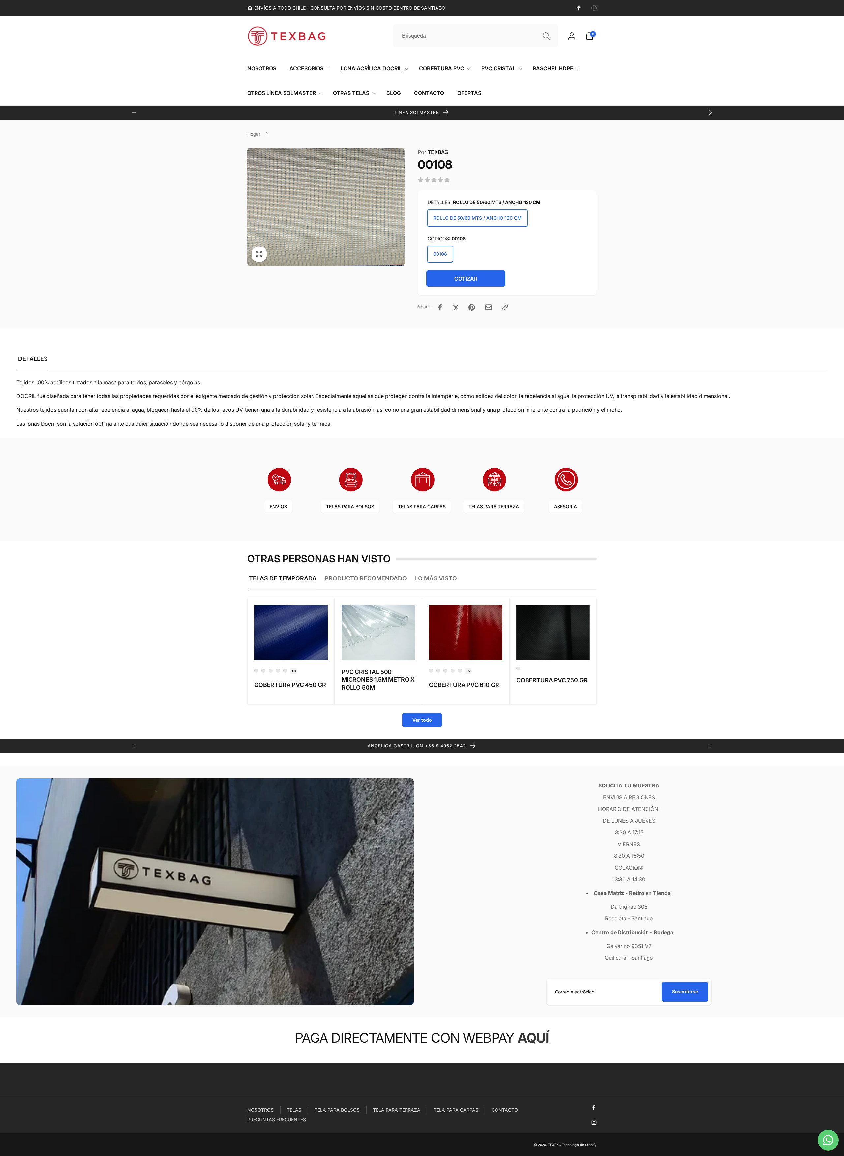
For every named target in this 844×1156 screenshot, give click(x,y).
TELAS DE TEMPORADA (282, 578)
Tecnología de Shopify (579, 1145)
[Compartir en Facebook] (440, 307)
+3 (293, 671)
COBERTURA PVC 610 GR (464, 684)
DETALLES (33, 358)
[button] (591, 36)
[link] (346, 8)
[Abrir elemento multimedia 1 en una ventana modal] (326, 207)
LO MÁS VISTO (436, 578)
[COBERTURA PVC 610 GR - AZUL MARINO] (431, 671)
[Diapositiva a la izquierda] (133, 112)
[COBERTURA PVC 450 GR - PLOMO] (285, 671)
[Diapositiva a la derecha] (710, 112)
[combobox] (475, 35)
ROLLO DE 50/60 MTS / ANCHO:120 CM (477, 218)
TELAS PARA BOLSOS (350, 506)
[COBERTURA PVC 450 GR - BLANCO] (263, 671)
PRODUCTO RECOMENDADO (366, 578)
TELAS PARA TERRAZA (493, 506)
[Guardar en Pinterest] (471, 307)
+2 (468, 671)
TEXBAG (433, 152)
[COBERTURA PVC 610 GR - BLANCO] (453, 671)
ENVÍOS (278, 506)
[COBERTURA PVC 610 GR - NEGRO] (460, 671)
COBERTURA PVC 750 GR (551, 680)
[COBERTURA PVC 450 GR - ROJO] (278, 671)
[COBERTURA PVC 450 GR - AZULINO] (256, 671)
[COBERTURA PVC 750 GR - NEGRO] (518, 668)
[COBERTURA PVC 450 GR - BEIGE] (271, 671)
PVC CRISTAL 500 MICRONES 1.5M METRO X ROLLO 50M (378, 679)
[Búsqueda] (546, 36)
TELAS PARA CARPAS (422, 506)
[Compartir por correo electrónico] (488, 307)
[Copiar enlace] (505, 307)
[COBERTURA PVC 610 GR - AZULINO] (438, 671)
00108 (440, 254)
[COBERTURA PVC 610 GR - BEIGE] (445, 671)
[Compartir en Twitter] (456, 307)
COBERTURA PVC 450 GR (290, 684)
